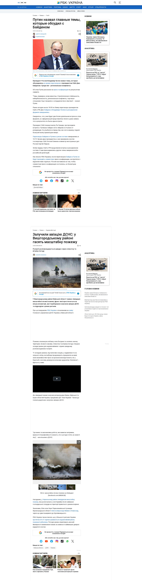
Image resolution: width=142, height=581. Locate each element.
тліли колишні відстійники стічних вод (64, 511)
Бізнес (65, 7)
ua (19, 2)
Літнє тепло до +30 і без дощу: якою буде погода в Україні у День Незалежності (96, 316)
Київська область (38, 547)
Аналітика (48, 7)
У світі (47, 15)
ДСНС (47, 547)
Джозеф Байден (38, 187)
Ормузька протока (70, 11)
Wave (85, 7)
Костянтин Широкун (91, 68)
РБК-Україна (51, 310)
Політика (57, 7)
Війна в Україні (81, 11)
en (22, 2)
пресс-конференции (61, 90)
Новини (39, 7)
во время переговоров (52, 83)
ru (25, 2)
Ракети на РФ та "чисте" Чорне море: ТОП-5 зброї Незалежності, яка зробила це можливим (96, 75)
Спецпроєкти (100, 7)
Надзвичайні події (51, 230)
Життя (72, 7)
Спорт (78, 7)
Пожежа (53, 547)
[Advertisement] (57, 327)
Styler (90, 7)
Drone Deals (60, 11)
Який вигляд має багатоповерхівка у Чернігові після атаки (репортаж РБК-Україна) (96, 301)
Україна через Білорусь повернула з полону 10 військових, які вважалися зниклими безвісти (96, 39)
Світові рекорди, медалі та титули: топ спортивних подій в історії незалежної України (97, 308)
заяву (71, 310)
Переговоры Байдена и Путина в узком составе (50, 136)
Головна (35, 15)
